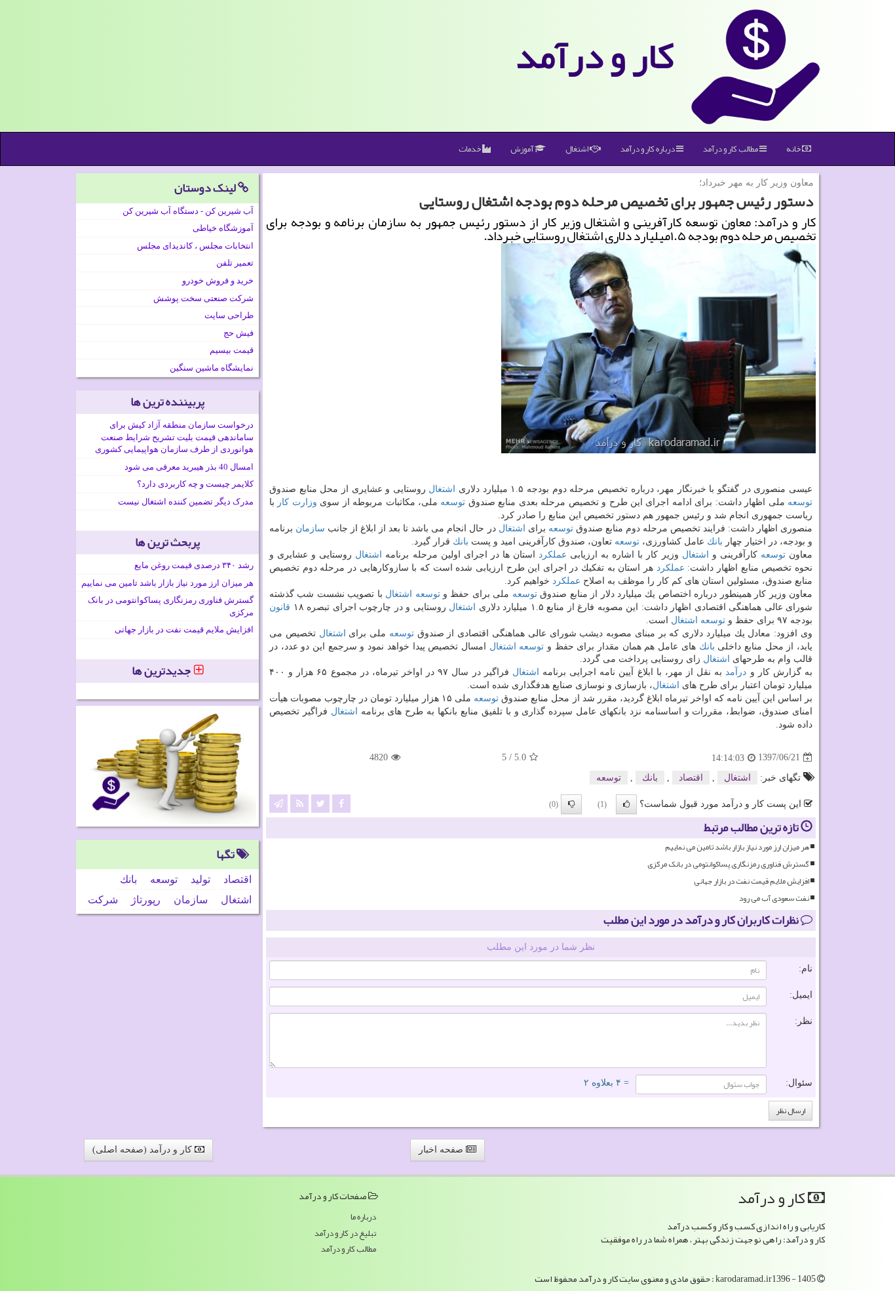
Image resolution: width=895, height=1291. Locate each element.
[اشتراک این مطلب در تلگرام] (278, 803)
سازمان (310, 528)
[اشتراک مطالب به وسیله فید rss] (299, 803)
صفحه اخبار (442, 1150)
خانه (794, 148)
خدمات (470, 148)
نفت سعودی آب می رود (774, 898)
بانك (715, 541)
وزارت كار (296, 502)
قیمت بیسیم (232, 350)
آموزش (522, 148)
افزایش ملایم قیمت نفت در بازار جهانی (751, 881)
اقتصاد (691, 778)
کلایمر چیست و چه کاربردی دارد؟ (195, 484)
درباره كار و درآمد (648, 148)
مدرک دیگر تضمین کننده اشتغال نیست (186, 501)
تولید (200, 879)
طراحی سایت (229, 315)
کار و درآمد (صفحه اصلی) (143, 1150)
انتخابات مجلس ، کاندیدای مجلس (195, 246)
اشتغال (577, 148)
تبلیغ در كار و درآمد (345, 1233)
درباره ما (363, 1217)
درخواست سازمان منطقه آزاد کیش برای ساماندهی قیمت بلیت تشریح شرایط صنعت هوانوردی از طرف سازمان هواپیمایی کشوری (174, 437)
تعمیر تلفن (235, 263)
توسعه (800, 502)
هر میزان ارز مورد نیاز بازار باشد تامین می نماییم (737, 847)
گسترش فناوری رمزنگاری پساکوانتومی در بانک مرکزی (728, 864)
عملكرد (553, 555)
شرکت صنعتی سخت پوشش (203, 298)
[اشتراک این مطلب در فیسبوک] (341, 803)
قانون (279, 607)
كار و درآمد (595, 55)
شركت (103, 899)
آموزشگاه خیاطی (223, 228)
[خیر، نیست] (571, 804)
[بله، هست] (626, 804)
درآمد (735, 672)
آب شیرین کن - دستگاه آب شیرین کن (188, 211)
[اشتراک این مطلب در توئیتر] (320, 803)
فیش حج (238, 333)
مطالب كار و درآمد (731, 148)
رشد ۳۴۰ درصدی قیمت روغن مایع (194, 565)
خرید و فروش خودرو (218, 280)
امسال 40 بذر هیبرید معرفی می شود (189, 467)
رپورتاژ (146, 899)
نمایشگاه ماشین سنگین (212, 368)
